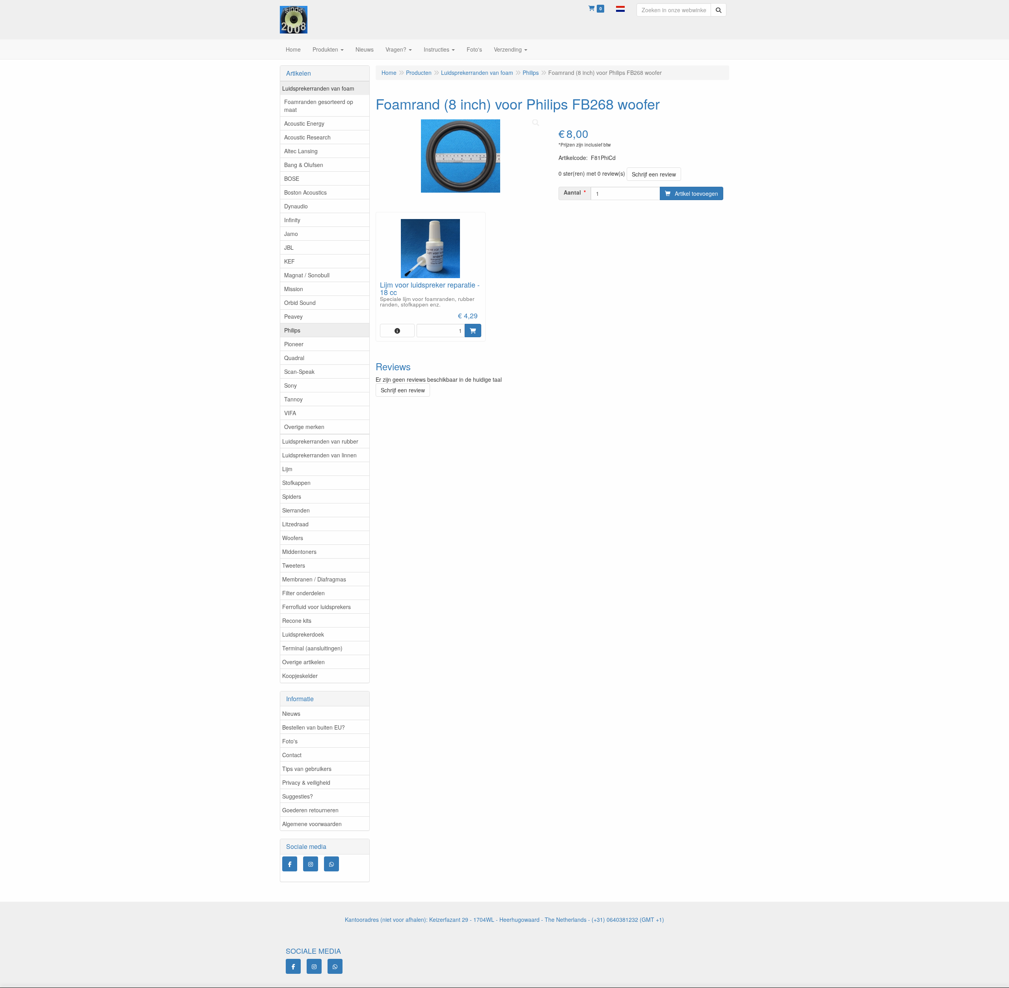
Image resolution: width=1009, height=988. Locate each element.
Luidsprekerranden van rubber (320, 441)
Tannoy (293, 399)
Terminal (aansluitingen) (312, 648)
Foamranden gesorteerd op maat (318, 105)
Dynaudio (296, 206)
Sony (290, 385)
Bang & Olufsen (303, 165)
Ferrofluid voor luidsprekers (316, 607)
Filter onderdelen (303, 593)
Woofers (292, 538)
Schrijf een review (654, 174)
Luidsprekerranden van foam (318, 88)
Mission (293, 289)
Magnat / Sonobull (307, 275)
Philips (292, 330)
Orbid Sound (300, 302)
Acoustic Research (307, 137)
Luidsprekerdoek (303, 634)
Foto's (290, 741)
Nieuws (291, 713)
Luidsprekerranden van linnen (319, 455)
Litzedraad (295, 524)
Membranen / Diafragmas (314, 579)
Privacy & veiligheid (306, 782)
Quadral (294, 358)
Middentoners (299, 551)
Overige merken (304, 427)
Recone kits (296, 620)
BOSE (291, 178)
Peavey (293, 316)
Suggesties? (297, 796)
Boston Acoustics (305, 192)
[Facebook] (289, 863)
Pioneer (293, 344)
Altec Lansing (301, 151)
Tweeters (293, 565)
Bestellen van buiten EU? (313, 727)
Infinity (292, 220)
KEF (289, 261)
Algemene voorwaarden (312, 824)
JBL (289, 247)
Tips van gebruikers (306, 769)
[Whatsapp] (331, 863)
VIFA (290, 413)
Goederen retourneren (310, 810)
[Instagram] (310, 863)
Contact (292, 755)
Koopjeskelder (300, 676)
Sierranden (296, 510)
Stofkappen (296, 483)
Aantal (572, 192)
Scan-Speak (299, 371)
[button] (620, 8)
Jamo (291, 234)
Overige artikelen (303, 662)
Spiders (291, 496)
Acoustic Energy (304, 123)
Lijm (287, 469)
